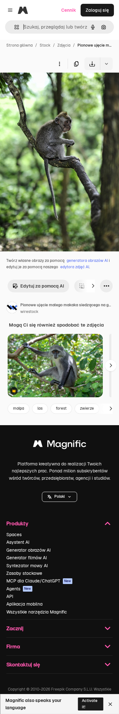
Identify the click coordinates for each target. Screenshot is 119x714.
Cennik (68, 10)
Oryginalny (44, 85)
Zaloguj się (97, 10)
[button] (59, 497)
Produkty (17, 523)
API (9, 596)
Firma (13, 646)
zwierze (87, 408)
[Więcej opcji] (59, 63)
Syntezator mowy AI (27, 565)
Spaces (14, 534)
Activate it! (89, 703)
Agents (18, 589)
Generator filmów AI (26, 558)
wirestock (29, 311)
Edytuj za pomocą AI (42, 286)
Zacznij (14, 628)
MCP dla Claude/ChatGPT (38, 581)
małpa (18, 408)
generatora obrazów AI (87, 260)
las (40, 408)
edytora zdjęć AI (74, 266)
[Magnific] (59, 445)
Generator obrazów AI (28, 550)
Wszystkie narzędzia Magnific (36, 612)
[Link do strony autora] (12, 308)
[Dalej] (93, 286)
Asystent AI (18, 542)
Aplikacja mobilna (24, 604)
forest (61, 408)
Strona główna (19, 45)
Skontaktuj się (23, 664)
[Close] (110, 704)
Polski (59, 496)
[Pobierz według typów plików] (106, 63)
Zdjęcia (63, 45)
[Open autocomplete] (14, 27)
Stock (45, 45)
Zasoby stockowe (24, 573)
